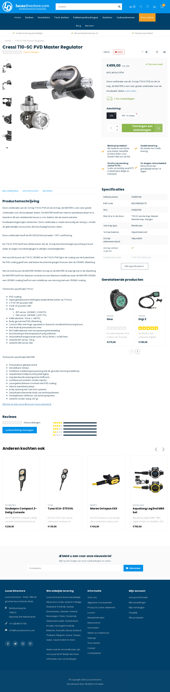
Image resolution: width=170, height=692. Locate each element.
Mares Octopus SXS (103, 508)
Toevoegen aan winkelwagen (142, 128)
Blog (78, 25)
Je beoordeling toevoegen (20, 429)
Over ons (92, 597)
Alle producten (136, 617)
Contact (91, 648)
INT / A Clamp (128, 115)
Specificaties (31, 190)
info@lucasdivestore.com (22, 630)
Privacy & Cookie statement (101, 607)
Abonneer (135, 568)
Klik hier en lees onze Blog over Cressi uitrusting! (26, 404)
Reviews (48, 190)
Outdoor (107, 17)
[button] (9, 60)
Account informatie (138, 597)
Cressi (106, 52)
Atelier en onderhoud (98, 632)
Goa (110, 319)
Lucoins (91, 612)
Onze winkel (93, 642)
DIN (111, 115)
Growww (99, 684)
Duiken (29, 17)
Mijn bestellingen (137, 602)
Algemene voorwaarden (99, 602)
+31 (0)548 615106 (17, 623)
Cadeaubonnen (126, 17)
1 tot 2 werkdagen (124, 98)
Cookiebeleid (94, 653)
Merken (89, 25)
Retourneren (93, 622)
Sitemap (91, 637)
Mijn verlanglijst (136, 607)
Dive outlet (147, 17)
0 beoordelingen (31, 52)
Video (120, 52)
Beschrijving (10, 190)
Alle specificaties (134, 266)
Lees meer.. (131, 90)
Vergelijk (133, 612)
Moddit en (90, 684)
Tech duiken (61, 17)
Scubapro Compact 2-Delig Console (21, 510)
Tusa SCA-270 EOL (60, 508)
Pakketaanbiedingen (85, 17)
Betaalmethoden (95, 617)
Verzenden (93, 627)
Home (17, 17)
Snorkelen (44, 17)
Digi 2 (142, 319)
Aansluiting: (114, 108)
